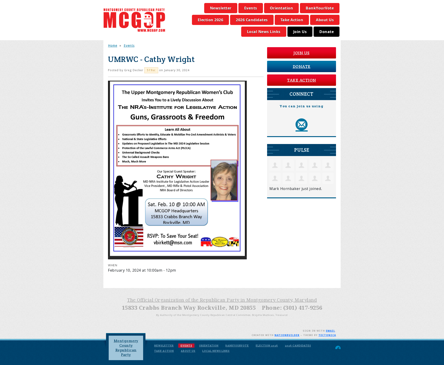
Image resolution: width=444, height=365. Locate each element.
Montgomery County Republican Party (126, 347)
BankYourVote (320, 8)
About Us (325, 19)
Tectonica (327, 335)
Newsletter (220, 8)
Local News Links (264, 31)
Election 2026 (210, 19)
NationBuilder (286, 335)
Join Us (300, 31)
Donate (326, 31)
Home (112, 45)
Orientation (281, 8)
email (330, 330)
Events (250, 8)
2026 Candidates (252, 19)
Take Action (292, 19)
